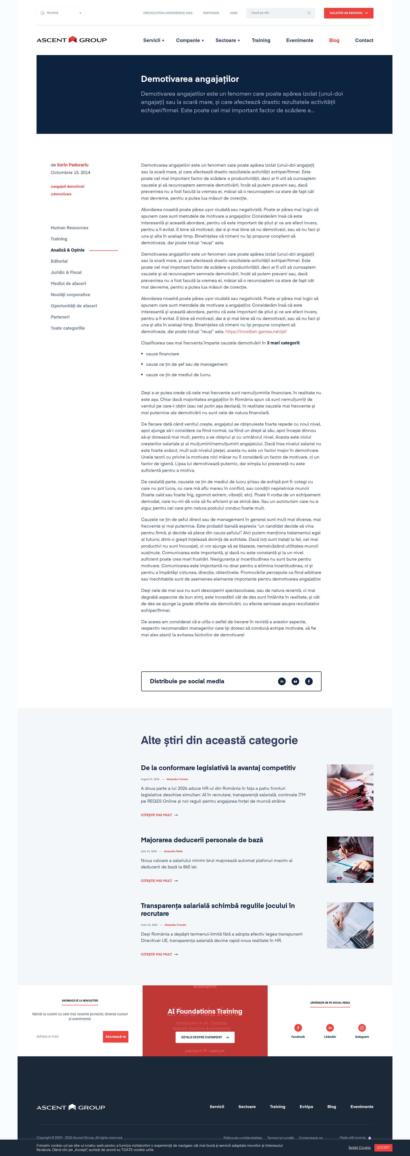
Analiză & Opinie (68, 250)
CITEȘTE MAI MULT (156, 815)
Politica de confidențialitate (243, 1138)
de (70, 165)
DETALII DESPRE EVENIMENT (201, 1037)
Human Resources (69, 228)
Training (261, 40)
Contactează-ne (311, 1138)
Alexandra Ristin (173, 851)
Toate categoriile (68, 328)
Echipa (306, 1107)
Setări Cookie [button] (360, 1148)
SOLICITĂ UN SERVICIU (346, 13)
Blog (334, 40)
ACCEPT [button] (383, 1147)
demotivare (62, 194)
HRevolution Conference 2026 (167, 13)
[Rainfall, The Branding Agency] (369, 1138)
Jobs (234, 13)
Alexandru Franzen (177, 779)
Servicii (151, 40)
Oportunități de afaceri (74, 306)
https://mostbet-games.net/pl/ (256, 332)
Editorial (59, 261)
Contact (364, 40)
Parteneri (211, 13)
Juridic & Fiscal (66, 273)
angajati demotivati (68, 186)
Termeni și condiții (280, 1138)
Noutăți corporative (70, 295)
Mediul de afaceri (68, 284)
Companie (188, 40)
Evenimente (299, 40)
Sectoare (226, 40)
